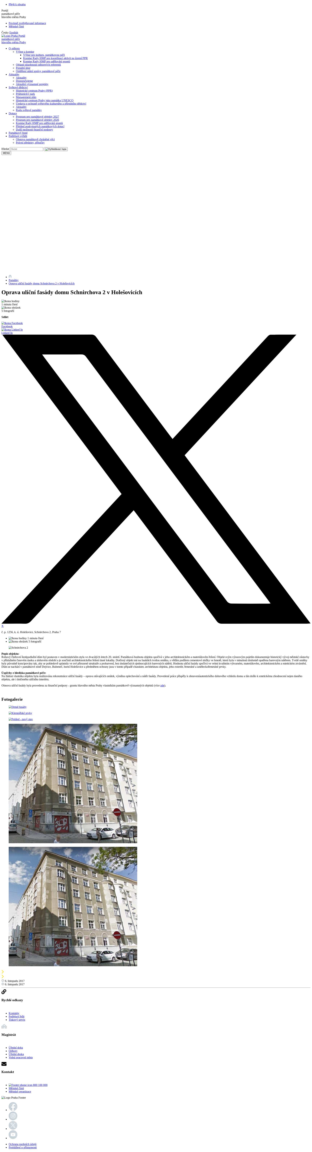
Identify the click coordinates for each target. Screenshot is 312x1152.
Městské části (16, 26)
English (13, 32)
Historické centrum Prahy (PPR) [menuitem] (34, 90)
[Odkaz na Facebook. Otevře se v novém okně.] (13, 1109)
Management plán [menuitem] (26, 97)
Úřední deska (16, 1054)
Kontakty (14, 1013)
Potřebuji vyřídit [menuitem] (18, 136)
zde (162, 685)
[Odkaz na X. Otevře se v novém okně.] (13, 1128)
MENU (6, 153)
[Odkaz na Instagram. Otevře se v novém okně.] (13, 1119)
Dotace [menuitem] (13, 113)
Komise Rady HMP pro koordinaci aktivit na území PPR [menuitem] (55, 58)
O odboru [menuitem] (14, 48)
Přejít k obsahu (17, 4)
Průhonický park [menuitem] (25, 93)
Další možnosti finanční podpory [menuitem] (34, 129)
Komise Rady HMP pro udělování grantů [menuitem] (46, 61)
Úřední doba (16, 1047)
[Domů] (10, 276)
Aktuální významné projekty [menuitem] (32, 84)
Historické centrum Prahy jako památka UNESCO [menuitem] (44, 100)
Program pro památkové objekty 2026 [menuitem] (37, 119)
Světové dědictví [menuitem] (18, 87)
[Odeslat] (56, 149)
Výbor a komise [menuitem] (25, 51)
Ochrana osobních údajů (22, 1144)
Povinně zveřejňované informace (27, 23)
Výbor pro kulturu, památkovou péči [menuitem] (44, 54)
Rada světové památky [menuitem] (29, 110)
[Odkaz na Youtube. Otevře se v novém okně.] (13, 1138)
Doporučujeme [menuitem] (24, 80)
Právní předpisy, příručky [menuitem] (30, 142)
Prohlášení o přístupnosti (23, 1147)
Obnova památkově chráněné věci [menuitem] (35, 139)
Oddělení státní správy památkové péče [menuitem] (38, 71)
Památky (14, 280)
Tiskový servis (17, 1019)
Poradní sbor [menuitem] (23, 67)
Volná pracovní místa (21, 1057)
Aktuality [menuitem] (14, 74)
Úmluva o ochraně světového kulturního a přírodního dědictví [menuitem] (51, 103)
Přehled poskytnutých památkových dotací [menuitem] (40, 126)
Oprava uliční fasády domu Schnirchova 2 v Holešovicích (42, 283)
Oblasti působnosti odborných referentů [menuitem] (38, 64)
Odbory (13, 1050)
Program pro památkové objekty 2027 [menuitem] (37, 116)
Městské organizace (20, 1091)
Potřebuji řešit (16, 1016)
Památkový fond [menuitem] (18, 132)
